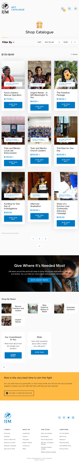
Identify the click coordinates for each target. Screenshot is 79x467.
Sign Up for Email (9, 449)
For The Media (64, 433)
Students (7, 436)
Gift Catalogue (18, 8)
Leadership (26, 433)
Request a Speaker (10, 445)
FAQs (24, 449)
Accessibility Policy (65, 445)
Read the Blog (64, 442)
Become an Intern (9, 442)
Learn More (13, 355)
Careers (25, 436)
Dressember (45, 436)
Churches (7, 433)
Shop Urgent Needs (39, 280)
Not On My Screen (47, 439)
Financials (26, 439)
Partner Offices (27, 442)
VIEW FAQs (39, 352)
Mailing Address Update (48, 452)
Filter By (7, 42)
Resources (63, 436)
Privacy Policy (64, 449)
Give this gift (13, 105)
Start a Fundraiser (46, 433)
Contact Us (26, 445)
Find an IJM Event (9, 439)
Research (63, 439)
